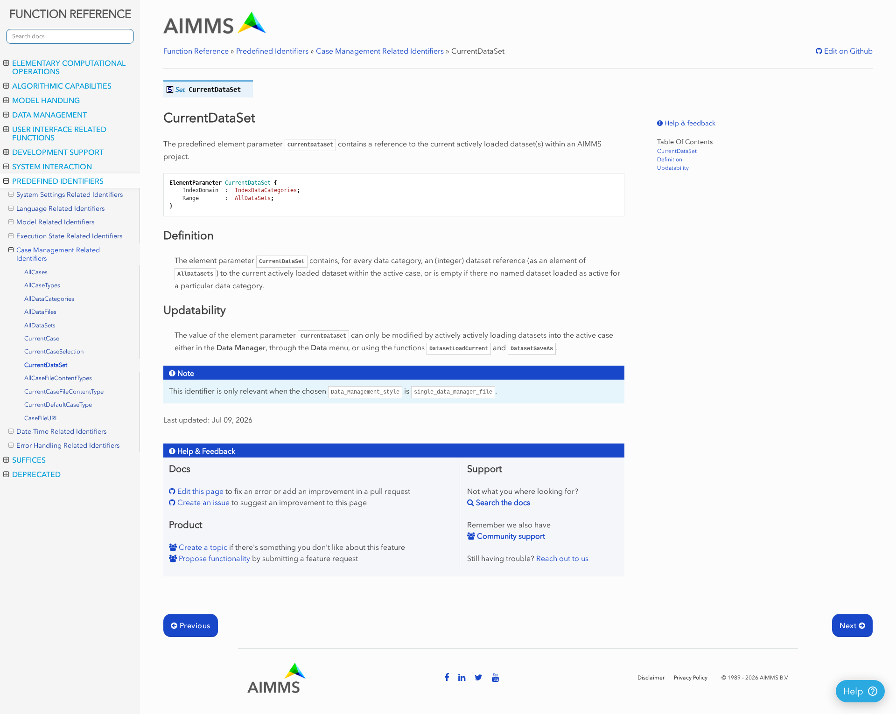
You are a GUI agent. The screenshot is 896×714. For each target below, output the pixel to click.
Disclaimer (651, 677)
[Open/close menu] (6, 63)
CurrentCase (41, 338)
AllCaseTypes (42, 285)
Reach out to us (562, 558)
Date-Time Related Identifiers (61, 432)
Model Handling (46, 100)
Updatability (673, 168)
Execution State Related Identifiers (69, 236)
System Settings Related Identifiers (69, 195)
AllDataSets (40, 325)
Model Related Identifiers (55, 222)
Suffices (29, 459)
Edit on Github (847, 51)
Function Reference (196, 50)
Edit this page (199, 491)
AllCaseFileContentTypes (58, 377)
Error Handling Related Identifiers (67, 446)
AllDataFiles (40, 311)
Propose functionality (213, 558)
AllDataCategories (49, 298)
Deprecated (36, 474)
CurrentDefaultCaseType (58, 404)
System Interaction (52, 166)
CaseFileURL (41, 418)
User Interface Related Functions (59, 133)
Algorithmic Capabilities (62, 85)
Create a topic (202, 547)
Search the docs (502, 502)
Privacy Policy (690, 677)
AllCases (36, 272)
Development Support (58, 152)
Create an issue (202, 502)
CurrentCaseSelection (54, 351)
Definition (669, 159)
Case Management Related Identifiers (58, 254)
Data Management (49, 114)
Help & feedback (689, 123)
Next (849, 625)
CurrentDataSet (45, 364)
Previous (193, 625)
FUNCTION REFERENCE (70, 14)
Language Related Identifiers (60, 209)
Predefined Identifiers (58, 181)
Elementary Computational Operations (69, 67)
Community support (510, 536)
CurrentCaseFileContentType (64, 391)
